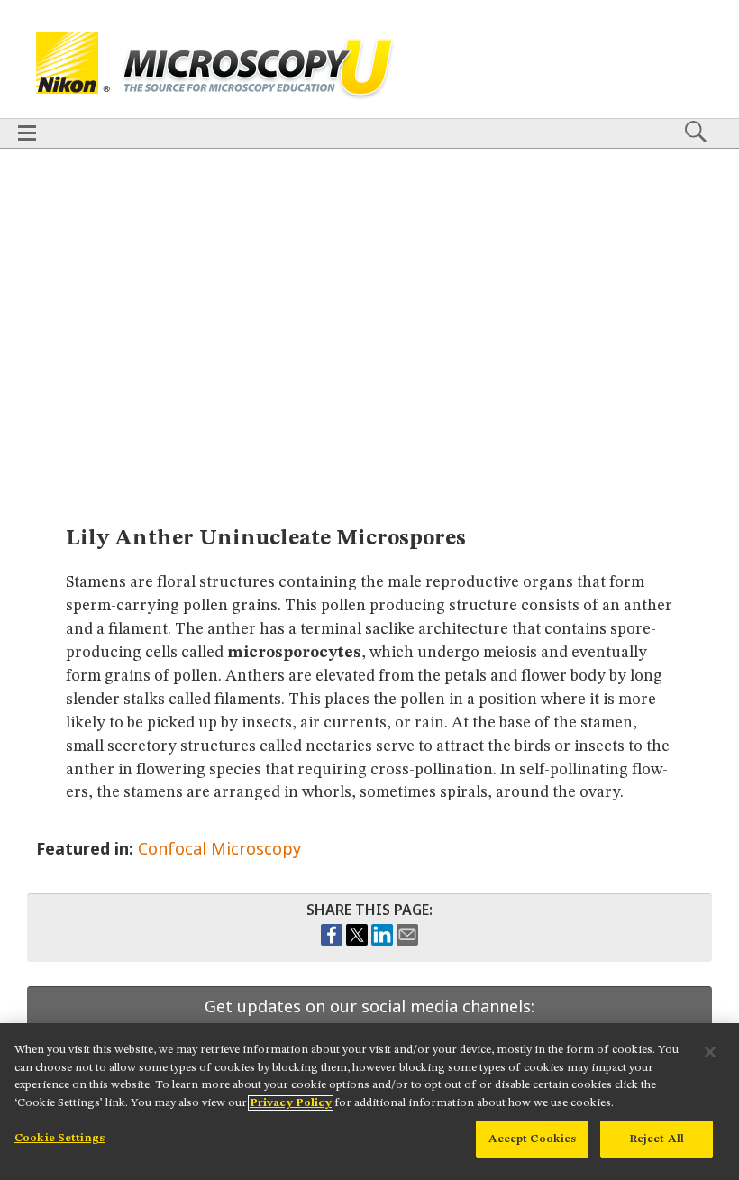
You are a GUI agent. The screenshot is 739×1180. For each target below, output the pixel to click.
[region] (369, 1101)
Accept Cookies (532, 1139)
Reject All (656, 1139)
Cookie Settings (59, 1138)
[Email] (407, 941)
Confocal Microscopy (219, 848)
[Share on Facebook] (331, 941)
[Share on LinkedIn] (382, 941)
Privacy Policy (291, 1103)
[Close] (710, 1052)
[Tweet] (357, 941)
